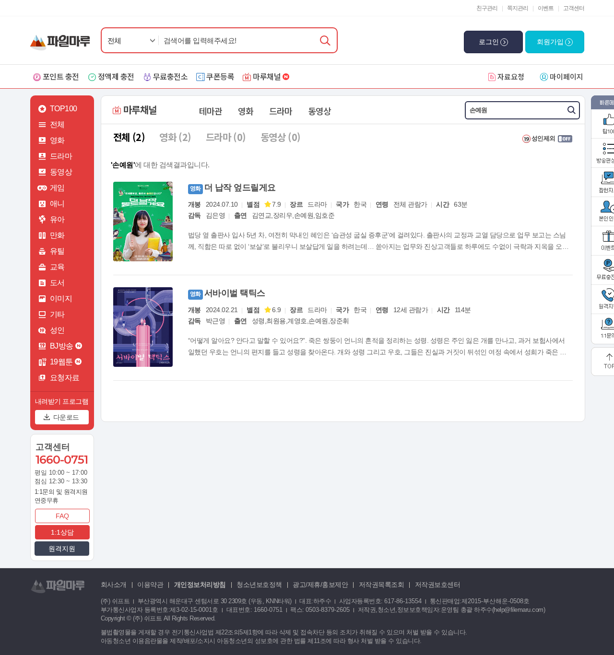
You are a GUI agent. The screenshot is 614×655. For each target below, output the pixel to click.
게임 (57, 188)
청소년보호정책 (259, 584)
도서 (57, 283)
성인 (57, 330)
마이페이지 (566, 76)
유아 (57, 219)
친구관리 (486, 8)
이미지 (61, 298)
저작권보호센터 (437, 584)
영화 (57, 140)
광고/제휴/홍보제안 (320, 584)
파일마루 (62, 37)
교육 (57, 267)
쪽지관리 (517, 8)
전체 (114, 40)
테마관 (210, 111)
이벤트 (546, 8)
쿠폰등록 (220, 76)
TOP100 (63, 109)
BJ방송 (61, 346)
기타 (57, 314)
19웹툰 (61, 362)
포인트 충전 (61, 76)
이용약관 (150, 584)
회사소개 (114, 584)
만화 (57, 235)
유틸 (57, 251)
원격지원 (61, 548)
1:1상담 (62, 532)
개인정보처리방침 (200, 584)
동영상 (61, 172)
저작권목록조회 (381, 584)
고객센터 (573, 8)
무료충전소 (170, 76)
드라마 (61, 156)
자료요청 (510, 76)
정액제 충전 (116, 76)
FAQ (62, 516)
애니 (57, 203)
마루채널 (267, 76)
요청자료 (65, 378)
